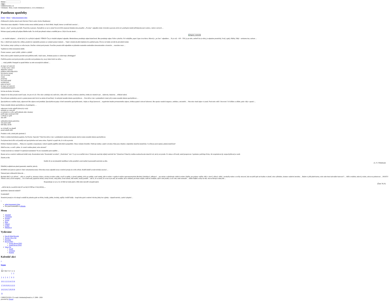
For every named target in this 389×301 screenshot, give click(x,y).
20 (8, 285)
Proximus (8, 240)
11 (4, 281)
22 (12, 285)
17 (2, 285)
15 (12, 281)
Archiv (7, 220)
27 (8, 289)
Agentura (12, 251)
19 (6, 285)
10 (2, 281)
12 (6, 281)
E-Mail (7, 226)
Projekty (7, 218)
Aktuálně (8, 215)
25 (4, 289)
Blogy (8, 18)
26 (6, 289)
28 (10, 289)
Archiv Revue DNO (15, 243)
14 (10, 281)
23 (14, 285)
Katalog (11, 252)
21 (10, 285)
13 (8, 281)
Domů (3, 18)
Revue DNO (9, 241)
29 (12, 289)
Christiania (8, 216)
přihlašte (23, 206)
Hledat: (3, 2)
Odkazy (7, 224)
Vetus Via (8, 247)
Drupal (11, 299)
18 (4, 285)
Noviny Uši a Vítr (10, 238)
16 (14, 281)
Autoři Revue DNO (15, 245)
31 (2, 293)
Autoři (11, 249)
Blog (6, 222)
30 (14, 289)
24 (2, 289)
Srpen (3, 265)
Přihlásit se (8, 227)
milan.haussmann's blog (19, 18)
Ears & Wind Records (12, 236)
